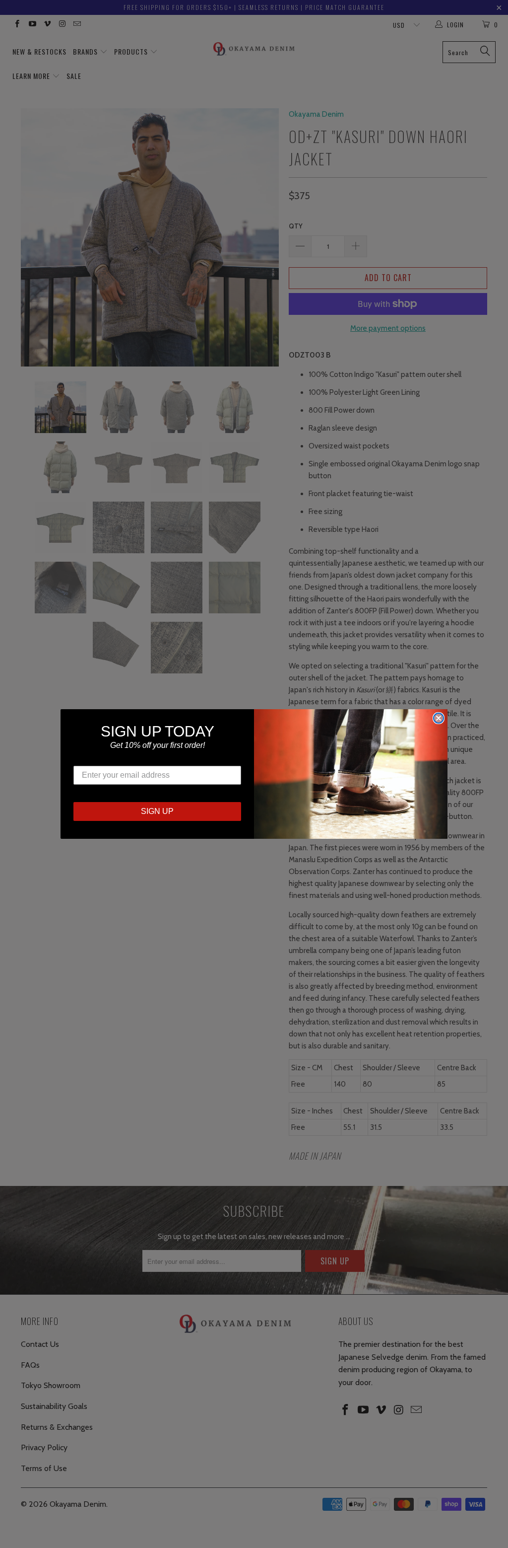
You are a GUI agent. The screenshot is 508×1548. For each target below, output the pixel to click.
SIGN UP (157, 811)
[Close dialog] (439, 718)
